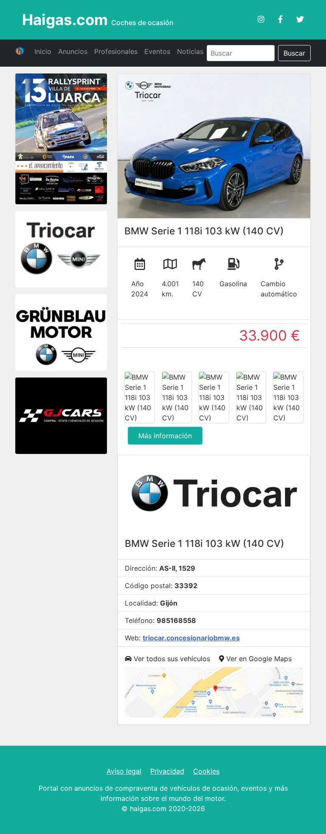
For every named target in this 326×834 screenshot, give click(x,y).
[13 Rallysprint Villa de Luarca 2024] (61, 139)
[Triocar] (61, 250)
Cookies (206, 771)
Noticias (190, 51)
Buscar (294, 53)
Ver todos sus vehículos (171, 658)
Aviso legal (124, 771)
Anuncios (72, 51)
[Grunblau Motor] (61, 334)
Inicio (42, 51)
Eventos (157, 51)
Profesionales (116, 51)
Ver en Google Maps (258, 658)
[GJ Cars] (61, 417)
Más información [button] (165, 435)
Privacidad (167, 771)
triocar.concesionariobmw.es (191, 638)
